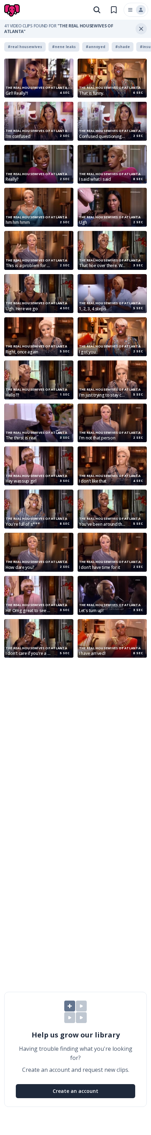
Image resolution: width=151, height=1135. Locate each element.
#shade (122, 46)
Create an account (75, 1091)
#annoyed (95, 46)
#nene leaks (64, 46)
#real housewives (25, 46)
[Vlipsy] (12, 10)
